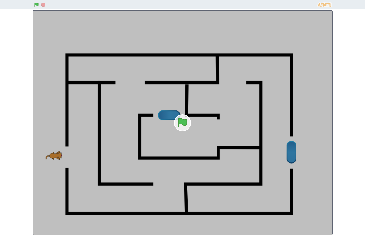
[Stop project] (43, 4)
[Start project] (36, 4)
